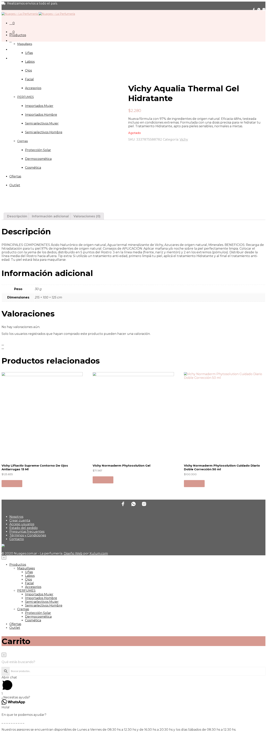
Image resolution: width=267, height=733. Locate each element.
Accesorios (33, 587)
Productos (17, 35)
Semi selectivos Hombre (43, 605)
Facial (29, 79)
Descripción (17, 216)
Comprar (12, 483)
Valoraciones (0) (86, 216)
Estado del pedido (23, 528)
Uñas (29, 53)
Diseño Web (73, 553)
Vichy (184, 139)
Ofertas (15, 624)
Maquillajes (24, 44)
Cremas (23, 609)
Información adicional (50, 216)
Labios (30, 62)
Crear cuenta (19, 520)
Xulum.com (99, 553)
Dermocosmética (38, 616)
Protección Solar (38, 613)
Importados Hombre (41, 598)
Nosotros (16, 517)
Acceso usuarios (21, 524)
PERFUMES (26, 590)
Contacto (16, 539)
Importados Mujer (39, 594)
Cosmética (33, 620)
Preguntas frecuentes (26, 531)
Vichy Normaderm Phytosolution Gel (121, 465)
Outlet (14, 628)
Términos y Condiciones (27, 535)
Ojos (28, 70)
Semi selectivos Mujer (42, 602)
